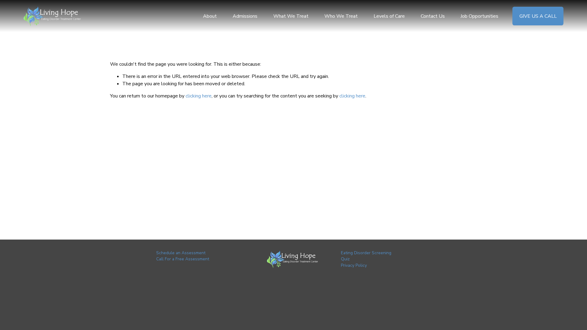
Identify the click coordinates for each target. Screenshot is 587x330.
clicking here (199, 96)
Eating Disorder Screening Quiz (366, 256)
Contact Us (433, 16)
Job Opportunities (479, 16)
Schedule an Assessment (180, 253)
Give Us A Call (538, 16)
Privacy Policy (354, 265)
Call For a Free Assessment (182, 259)
